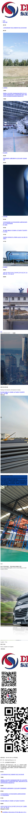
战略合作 (10, 230)
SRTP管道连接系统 (15, 222)
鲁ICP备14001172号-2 (21, 812)
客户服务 (5, 224)
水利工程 (5, 272)
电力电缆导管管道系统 (12, 96)
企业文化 (19, 237)
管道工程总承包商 (22, 27)
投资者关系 (10, 237)
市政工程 (10, 272)
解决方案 (5, 22)
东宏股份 (5, 237)
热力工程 (14, 272)
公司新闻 (15, 237)
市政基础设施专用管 (17, 93)
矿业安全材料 (19, 158)
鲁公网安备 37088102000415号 (9, 812)
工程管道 (5, 87)
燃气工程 (18, 272)
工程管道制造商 (6, 27)
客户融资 (5, 230)
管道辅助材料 (23, 788)
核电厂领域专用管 (20, 781)
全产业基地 (19, 230)
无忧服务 (14, 230)
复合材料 (5, 152)
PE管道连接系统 (7, 222)
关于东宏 (5, 231)
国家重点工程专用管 (8, 93)
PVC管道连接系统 (8, 223)
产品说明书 (24, 230)
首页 (4, 20)
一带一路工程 (11, 274)
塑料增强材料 (6, 158)
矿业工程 (23, 272)
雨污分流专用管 (23, 780)
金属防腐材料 (13, 158)
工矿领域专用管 (17, 94)
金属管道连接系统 (21, 793)
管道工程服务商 (14, 27)
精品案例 (5, 267)
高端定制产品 (20, 96)
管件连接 (5, 216)
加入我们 (24, 237)
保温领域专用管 (10, 94)
